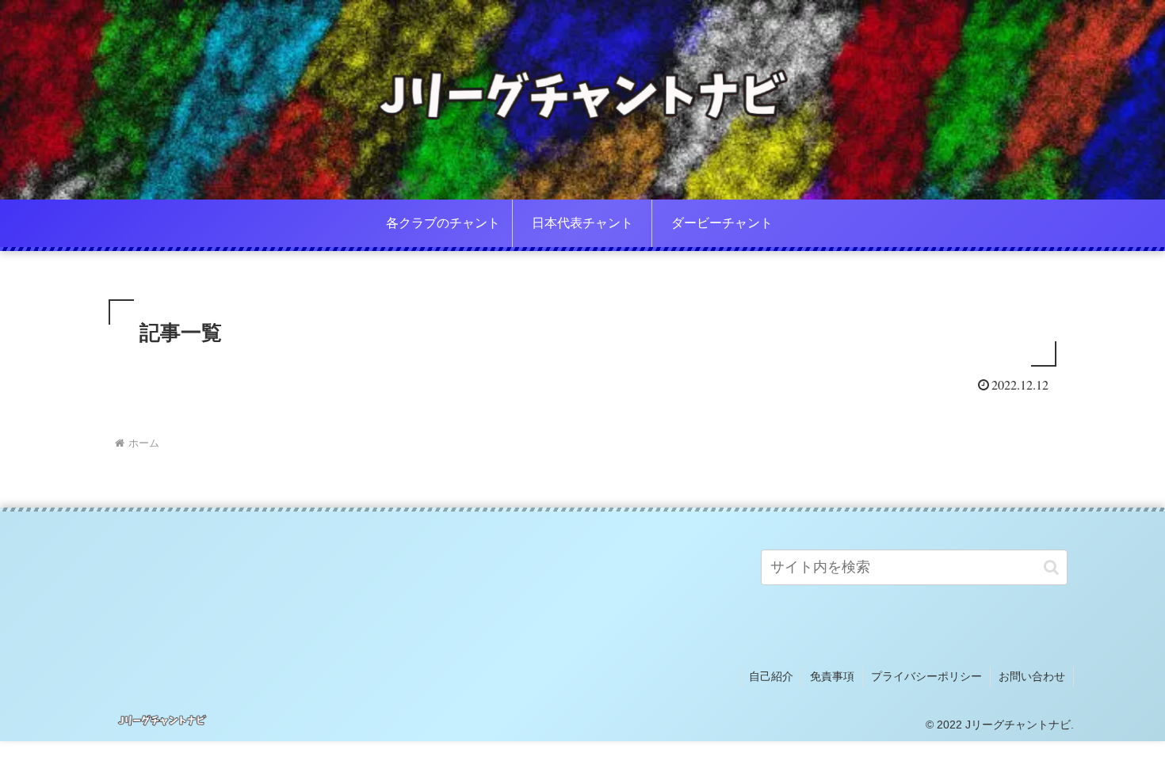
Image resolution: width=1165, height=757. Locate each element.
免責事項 (832, 676)
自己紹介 (771, 676)
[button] (1051, 567)
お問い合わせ (1032, 676)
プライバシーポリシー (926, 676)
